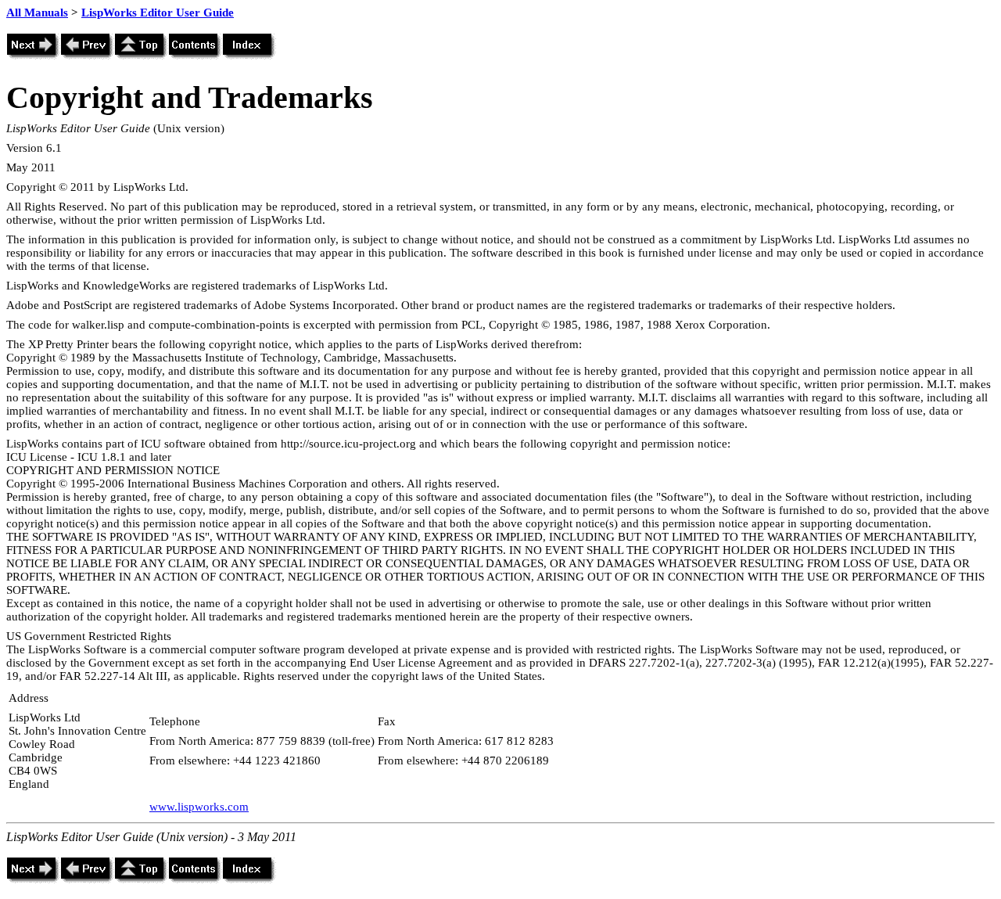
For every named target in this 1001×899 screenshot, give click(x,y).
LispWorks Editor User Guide (157, 12)
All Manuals (37, 12)
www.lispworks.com (199, 806)
